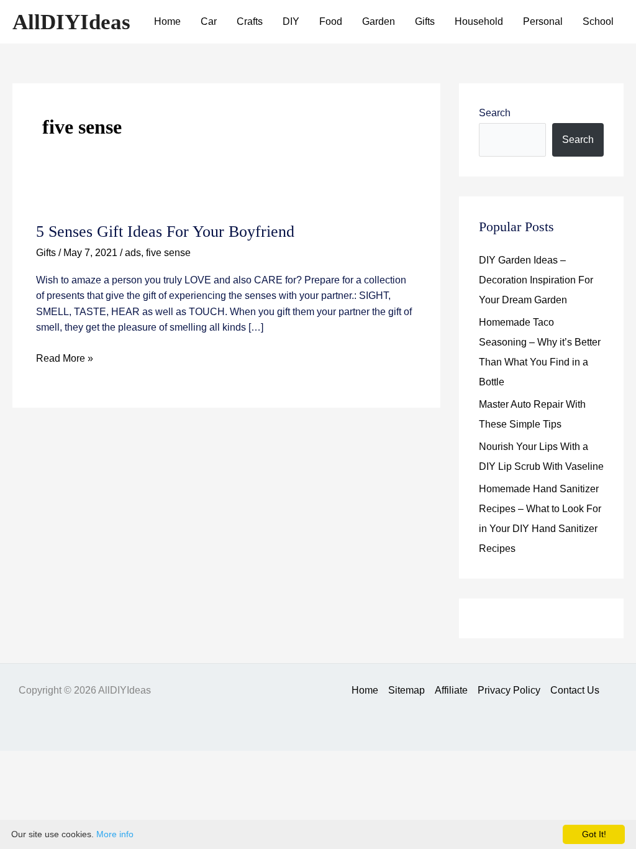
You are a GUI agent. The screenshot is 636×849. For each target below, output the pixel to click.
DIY (291, 21)
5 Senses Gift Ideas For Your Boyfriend (165, 232)
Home (167, 21)
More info (115, 834)
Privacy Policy (509, 690)
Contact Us (574, 690)
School (598, 21)
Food (330, 21)
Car (209, 21)
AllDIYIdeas (71, 22)
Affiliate (451, 690)
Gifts (425, 21)
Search (495, 113)
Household (479, 21)
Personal (543, 21)
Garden (378, 21)
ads (133, 252)
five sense (168, 252)
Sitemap (406, 690)
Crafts (250, 21)
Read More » (64, 359)
